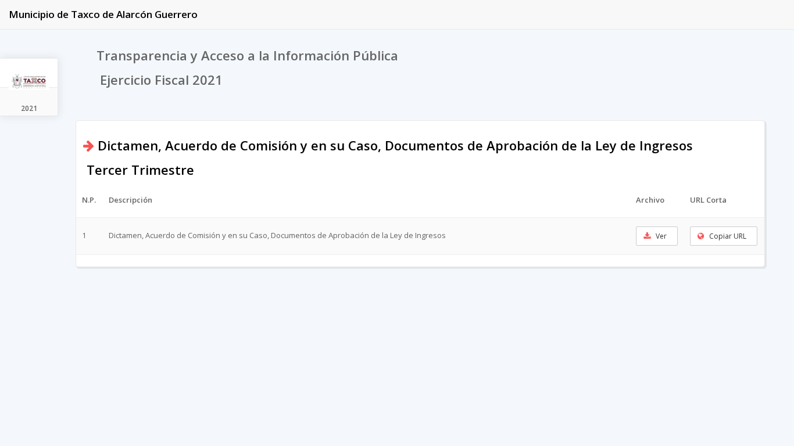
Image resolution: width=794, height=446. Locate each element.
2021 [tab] (29, 108)
